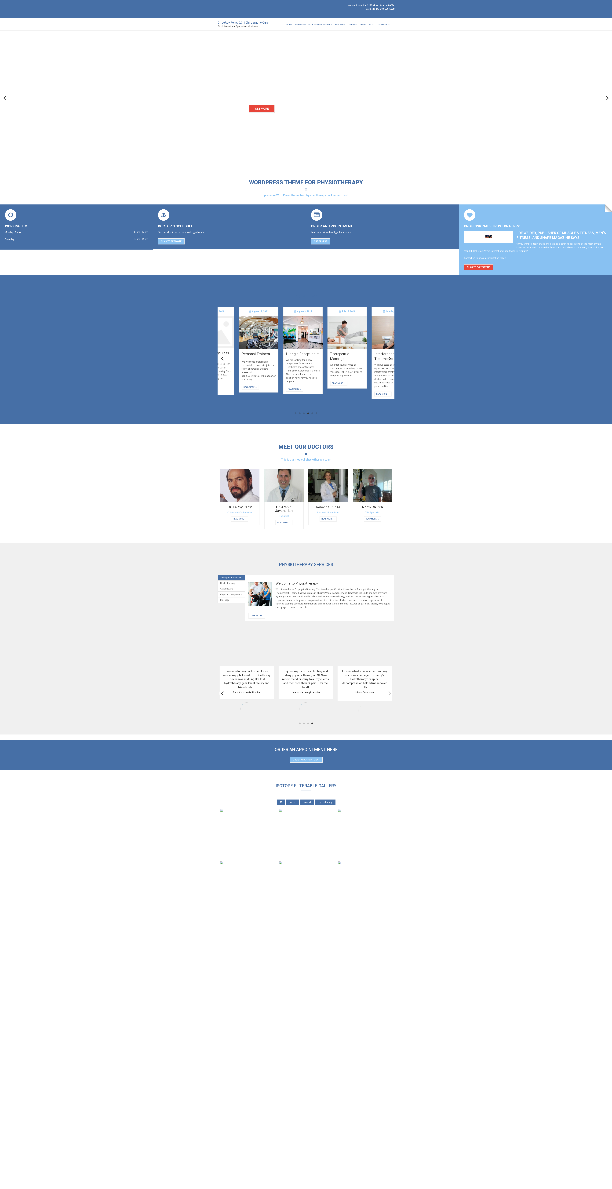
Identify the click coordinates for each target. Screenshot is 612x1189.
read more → (234, 387)
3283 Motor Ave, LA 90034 (380, 5)
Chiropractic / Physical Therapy (313, 24)
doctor (292, 802)
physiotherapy (325, 802)
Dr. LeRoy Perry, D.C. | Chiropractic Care (243, 22)
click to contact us (478, 267)
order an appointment (306, 759)
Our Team (340, 24)
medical (307, 802)
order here (320, 241)
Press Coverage (357, 24)
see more (256, 615)
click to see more (171, 241)
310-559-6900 (387, 9)
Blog (371, 24)
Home (289, 24)
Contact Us (384, 24)
